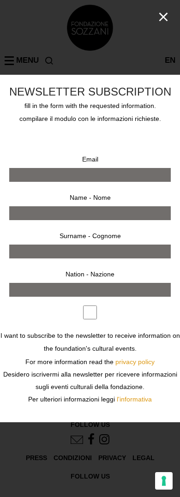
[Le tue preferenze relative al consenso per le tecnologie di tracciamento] (164, 481)
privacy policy (135, 362)
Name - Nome (90, 197)
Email (90, 159)
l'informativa (134, 399)
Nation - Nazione (90, 274)
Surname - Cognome (90, 236)
